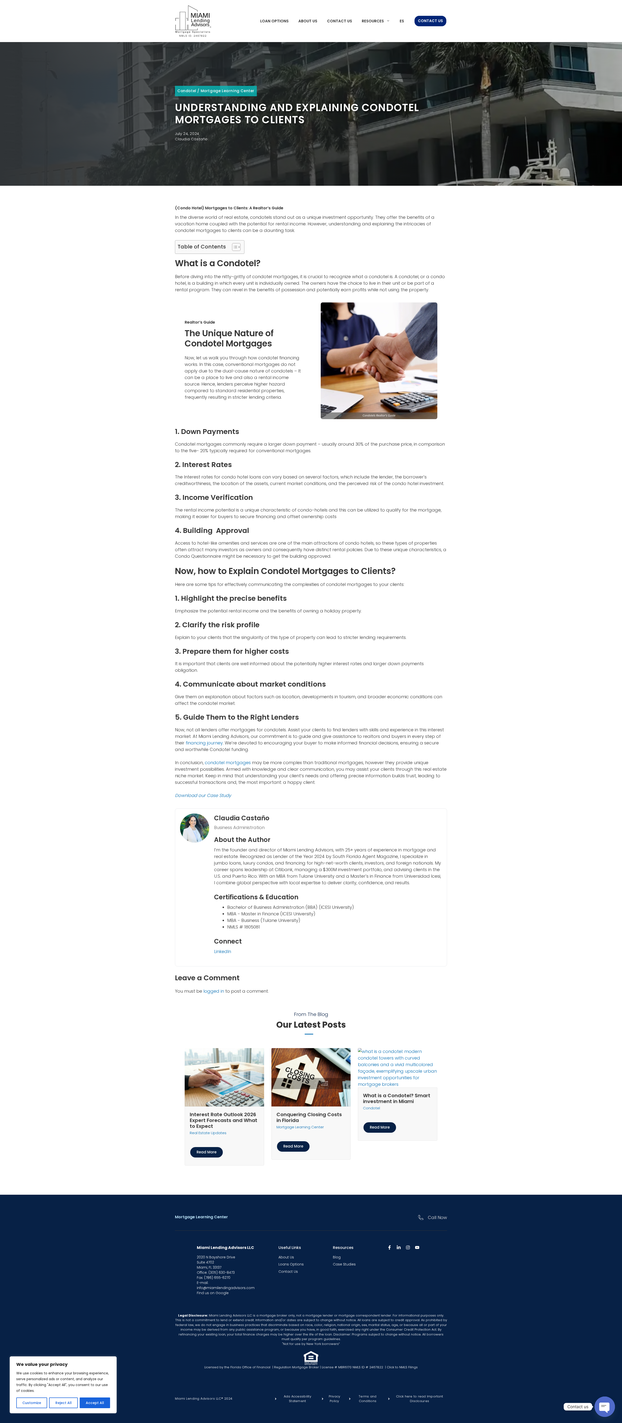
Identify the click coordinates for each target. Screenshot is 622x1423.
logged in (213, 991)
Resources (373, 21)
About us (307, 21)
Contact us (430, 20)
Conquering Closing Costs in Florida (309, 1117)
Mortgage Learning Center (227, 90)
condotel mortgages (228, 763)
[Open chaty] (605, 1406)
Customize (31, 1402)
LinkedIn (222, 951)
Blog (337, 1257)
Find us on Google (213, 1292)
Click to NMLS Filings (402, 1367)
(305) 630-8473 (221, 1272)
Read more (206, 1152)
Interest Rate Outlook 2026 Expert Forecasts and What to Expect (223, 1120)
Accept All (95, 1402)
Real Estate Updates (208, 1132)
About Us (286, 1257)
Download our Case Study (203, 795)
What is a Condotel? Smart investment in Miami (396, 1098)
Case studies (344, 1264)
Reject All (63, 1402)
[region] (63, 1384)
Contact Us (339, 21)
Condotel (186, 90)
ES (402, 21)
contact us (288, 1271)
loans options (291, 1264)
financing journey (204, 743)
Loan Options (274, 21)
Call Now (437, 1217)
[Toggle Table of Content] (233, 247)
